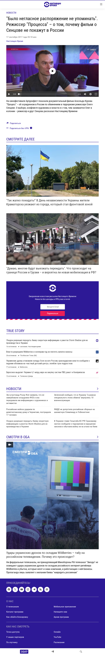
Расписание (59, 642)
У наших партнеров (15, 637)
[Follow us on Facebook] (8, 589)
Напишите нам (60, 611)
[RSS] (40, 589)
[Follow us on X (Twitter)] (15, 589)
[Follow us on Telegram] (34, 589)
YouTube (57, 637)
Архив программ (61, 617)
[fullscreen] (96, 94)
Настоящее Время (14, 41)
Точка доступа (13, 632)
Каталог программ (14, 611)
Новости (11, 12)
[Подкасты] (46, 589)
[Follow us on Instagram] (27, 589)
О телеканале (12, 606)
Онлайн (57, 632)
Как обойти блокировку (17, 617)
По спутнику (12, 642)
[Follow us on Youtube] (21, 589)
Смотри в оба (18, 437)
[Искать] (81, 651)
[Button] (13, 123)
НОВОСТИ (13, 389)
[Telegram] (52, 651)
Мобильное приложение (65, 606)
